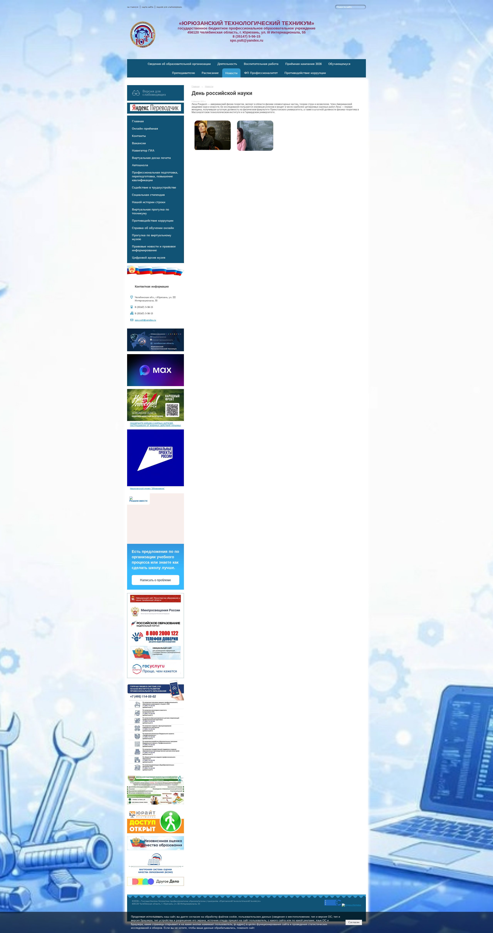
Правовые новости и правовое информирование (154, 248)
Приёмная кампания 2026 (303, 64)
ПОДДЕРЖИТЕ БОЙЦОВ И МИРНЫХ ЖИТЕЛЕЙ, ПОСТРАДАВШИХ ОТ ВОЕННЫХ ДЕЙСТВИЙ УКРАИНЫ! (155, 424)
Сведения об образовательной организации (179, 64)
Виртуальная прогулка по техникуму (150, 211)
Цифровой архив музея (148, 257)
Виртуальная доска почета (151, 158)
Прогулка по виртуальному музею (151, 237)
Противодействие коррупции (305, 73)
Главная (138, 121)
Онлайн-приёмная (145, 128)
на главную (132, 7)
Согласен (353, 922)
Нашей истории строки (148, 202)
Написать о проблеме (155, 580)
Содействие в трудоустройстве (154, 187)
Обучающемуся (339, 64)
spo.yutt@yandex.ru (145, 319)
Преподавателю (183, 73)
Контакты (139, 136)
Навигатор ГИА (143, 150)
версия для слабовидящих (169, 7)
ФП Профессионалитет (261, 73)
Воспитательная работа (261, 64)
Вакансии (139, 143)
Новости (231, 73)
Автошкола (140, 165)
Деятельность (227, 64)
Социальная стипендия (148, 195)
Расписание (210, 73)
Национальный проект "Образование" (147, 488)
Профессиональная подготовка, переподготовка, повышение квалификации (155, 176)
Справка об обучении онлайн (153, 228)
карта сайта (147, 7)
